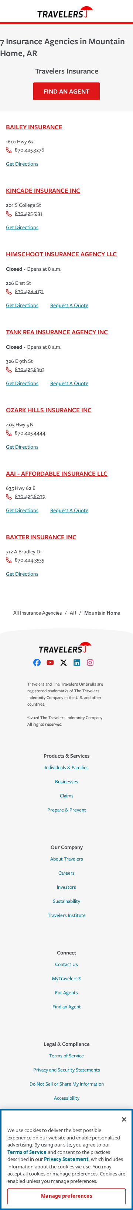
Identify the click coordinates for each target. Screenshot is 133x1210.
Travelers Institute (67, 915)
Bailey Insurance (34, 127)
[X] (66, 662)
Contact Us (66, 964)
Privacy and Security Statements (66, 1070)
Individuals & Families (67, 768)
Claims (67, 796)
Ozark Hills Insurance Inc (49, 410)
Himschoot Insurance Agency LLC (61, 254)
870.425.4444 (30, 433)
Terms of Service (66, 1056)
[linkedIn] (79, 662)
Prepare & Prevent (66, 810)
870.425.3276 (29, 150)
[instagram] (93, 662)
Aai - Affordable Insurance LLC (57, 473)
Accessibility (66, 1098)
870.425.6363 (30, 369)
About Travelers (66, 859)
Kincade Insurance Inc (43, 190)
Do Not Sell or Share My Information (67, 1084)
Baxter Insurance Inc (41, 537)
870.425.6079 (30, 496)
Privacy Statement (66, 1159)
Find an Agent (66, 1007)
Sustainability (66, 901)
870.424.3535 (29, 560)
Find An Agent (66, 91)
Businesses (66, 782)
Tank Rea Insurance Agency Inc (57, 332)
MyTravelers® (66, 979)
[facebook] (40, 662)
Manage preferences (66, 1196)
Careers (66, 873)
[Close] (124, 1119)
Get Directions (22, 164)
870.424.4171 (29, 291)
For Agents (66, 993)
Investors (66, 887)
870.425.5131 (28, 213)
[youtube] (53, 662)
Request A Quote (69, 305)
